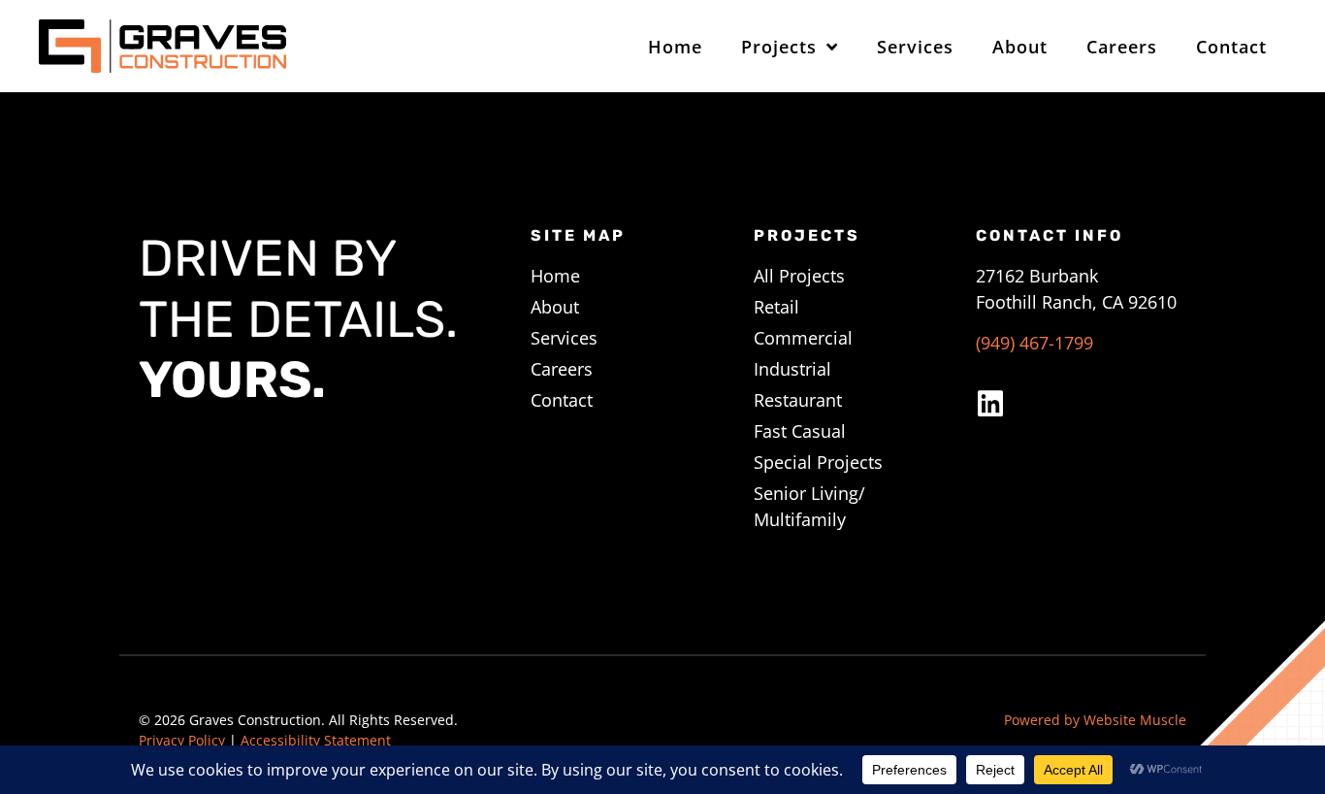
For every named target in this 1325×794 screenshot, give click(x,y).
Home (675, 46)
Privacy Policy (182, 740)
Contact (1231, 46)
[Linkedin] (990, 403)
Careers (1121, 46)
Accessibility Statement (316, 740)
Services (915, 46)
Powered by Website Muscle (1095, 720)
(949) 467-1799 (1034, 342)
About (1020, 46)
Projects (779, 46)
